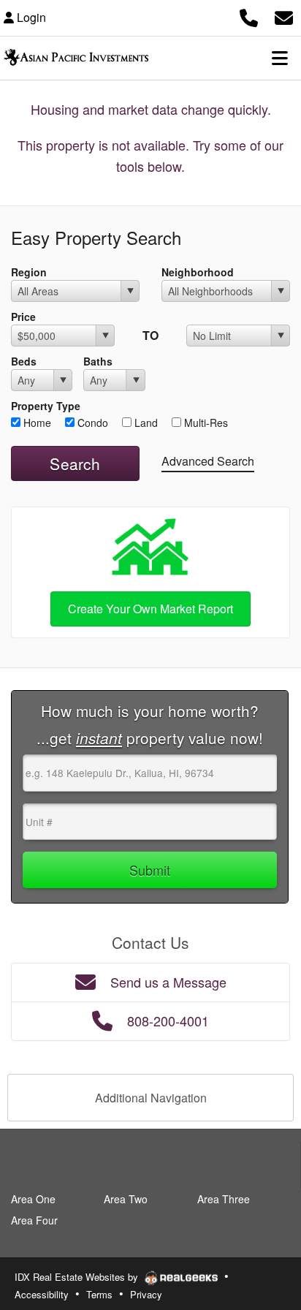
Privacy (146, 1294)
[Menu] (279, 57)
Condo (91, 422)
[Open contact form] (284, 15)
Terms (99, 1294)
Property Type (45, 405)
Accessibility (42, 1294)
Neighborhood (197, 272)
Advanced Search (207, 461)
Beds (24, 361)
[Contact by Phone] (249, 15)
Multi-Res (204, 422)
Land (145, 422)
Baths (98, 361)
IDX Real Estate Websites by (78, 1277)
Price (23, 316)
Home (35, 422)
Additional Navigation (151, 1097)
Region (29, 272)
